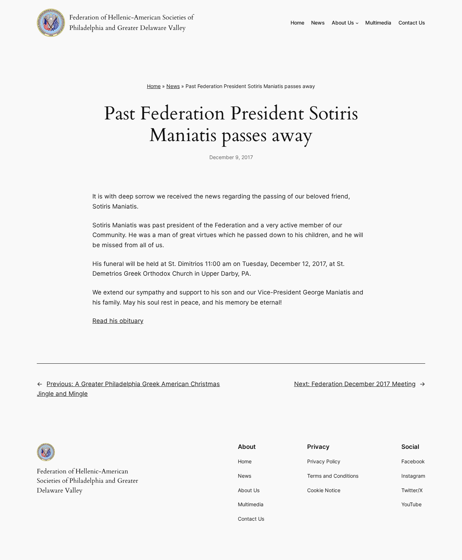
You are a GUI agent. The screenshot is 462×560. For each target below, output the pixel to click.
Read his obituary (117, 320)
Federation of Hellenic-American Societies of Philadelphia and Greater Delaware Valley (87, 481)
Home (154, 86)
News (173, 86)
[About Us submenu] (357, 23)
